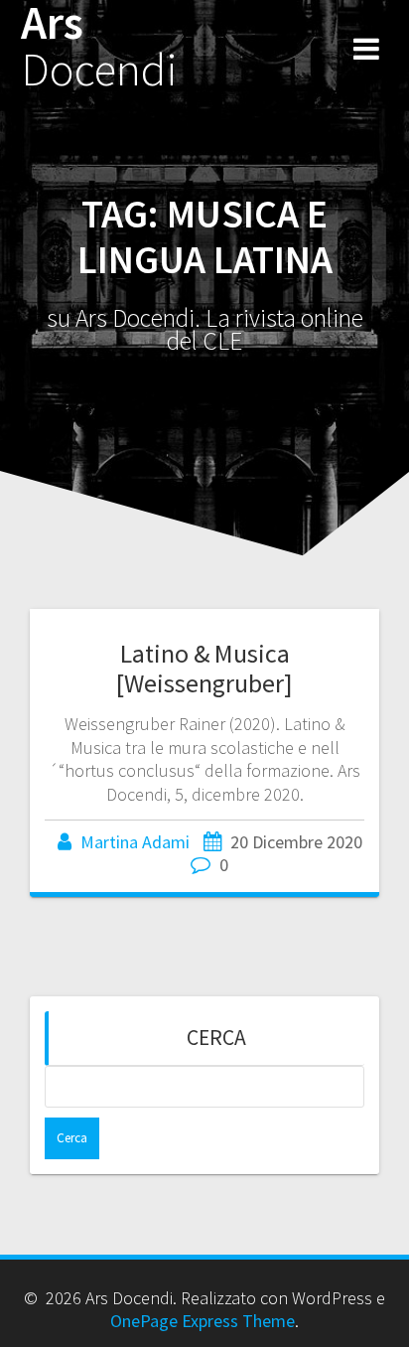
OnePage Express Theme (202, 1320)
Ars (99, 46)
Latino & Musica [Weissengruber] (204, 668)
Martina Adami (135, 841)
